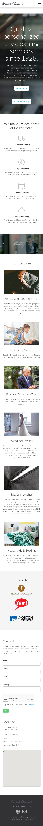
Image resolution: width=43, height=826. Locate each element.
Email (5, 676)
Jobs (12, 806)
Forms (23, 806)
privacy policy (16, 706)
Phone (5, 668)
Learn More (21, 88)
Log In (29, 806)
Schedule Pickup (21, 101)
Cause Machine (19, 817)
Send (5, 710)
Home (17, 806)
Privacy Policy (29, 819)
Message (6, 685)
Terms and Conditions (16, 819)
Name (5, 660)
